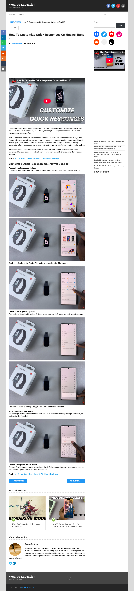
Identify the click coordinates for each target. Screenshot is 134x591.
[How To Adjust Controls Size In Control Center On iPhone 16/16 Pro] (67, 508)
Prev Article (19, 481)
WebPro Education (22, 4)
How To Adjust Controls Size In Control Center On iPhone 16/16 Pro (67, 525)
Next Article (75, 481)
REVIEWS (12, 15)
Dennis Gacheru (16, 43)
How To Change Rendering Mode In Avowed (26, 525)
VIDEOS (21, 15)
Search (96, 22)
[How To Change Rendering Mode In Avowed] (27, 508)
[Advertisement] (47, 62)
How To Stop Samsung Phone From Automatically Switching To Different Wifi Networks (108, 154)
